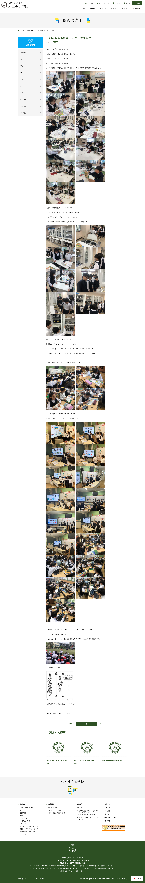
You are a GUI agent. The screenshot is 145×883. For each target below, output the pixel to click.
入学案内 (123, 8)
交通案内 (137, 3)
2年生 (21, 66)
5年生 (21, 86)
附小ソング (23, 834)
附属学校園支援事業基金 (27, 832)
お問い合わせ (135, 8)
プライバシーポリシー (38, 879)
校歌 (21, 815)
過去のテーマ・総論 (54, 810)
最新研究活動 (52, 807)
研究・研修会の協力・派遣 (56, 813)
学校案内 (93, 8)
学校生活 (103, 8)
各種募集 (23, 106)
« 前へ (71, 723)
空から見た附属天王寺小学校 (29, 826)
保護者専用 (29, 31)
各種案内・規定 (25, 821)
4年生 (21, 79)
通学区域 (79, 807)
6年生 (21, 93)
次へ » (102, 723)
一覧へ (86, 724)
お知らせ (23, 52)
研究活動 (113, 8)
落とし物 (23, 99)
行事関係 (23, 113)
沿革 (21, 810)
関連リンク (23, 823)
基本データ (23, 818)
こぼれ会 (117, 3)
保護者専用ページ (103, 3)
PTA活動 (90, 3)
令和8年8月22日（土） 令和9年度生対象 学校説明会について (87, 811)
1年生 (21, 59)
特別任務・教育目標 (26, 807)
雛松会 (128, 3)
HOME (83, 8)
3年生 (21, 72)
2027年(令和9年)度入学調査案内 (86, 814)
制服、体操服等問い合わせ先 (29, 829)
